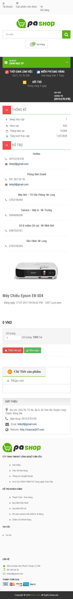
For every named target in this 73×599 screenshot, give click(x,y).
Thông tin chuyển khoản (22, 476)
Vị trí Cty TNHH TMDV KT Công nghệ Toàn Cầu (32, 481)
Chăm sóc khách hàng (21, 519)
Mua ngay (34, 350)
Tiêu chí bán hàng (20, 470)
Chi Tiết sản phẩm (27, 371)
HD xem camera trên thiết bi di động (27, 514)
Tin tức (8, 535)
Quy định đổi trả (19, 508)
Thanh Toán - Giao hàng (22, 497)
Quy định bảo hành (20, 503)
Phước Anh (35, 595)
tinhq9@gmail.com (19, 164)
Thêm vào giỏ (14, 350)
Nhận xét (17, 380)
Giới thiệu (16, 465)
